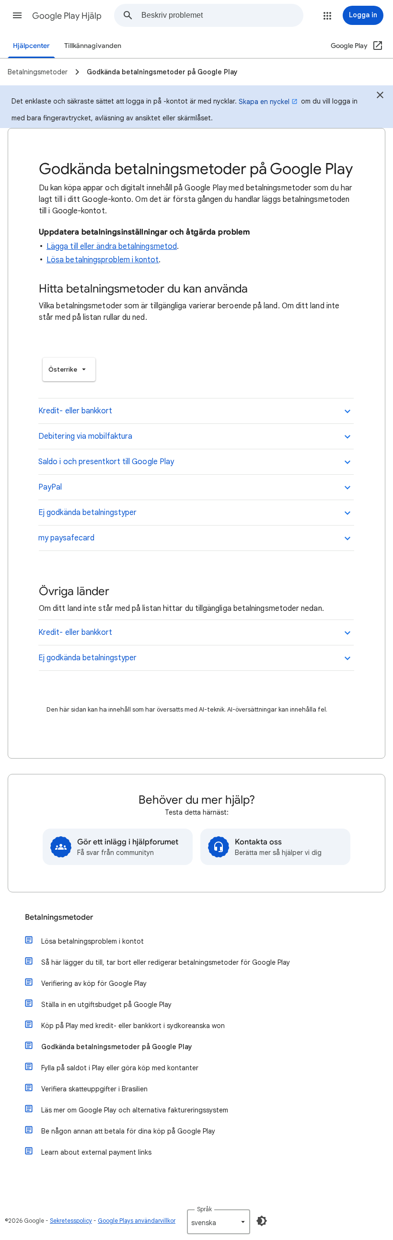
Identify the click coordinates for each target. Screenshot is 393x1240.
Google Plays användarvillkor (136, 1220)
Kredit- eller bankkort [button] (75, 411)
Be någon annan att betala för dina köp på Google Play (128, 1131)
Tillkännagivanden (92, 46)
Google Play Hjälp (67, 16)
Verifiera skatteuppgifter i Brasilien (94, 1089)
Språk (204, 1209)
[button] (17, 15)
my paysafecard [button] (66, 538)
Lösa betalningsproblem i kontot (102, 260)
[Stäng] (380, 96)
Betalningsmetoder (59, 917)
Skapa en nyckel (264, 101)
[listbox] (69, 369)
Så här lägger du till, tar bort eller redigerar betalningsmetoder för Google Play (165, 962)
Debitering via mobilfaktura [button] (85, 436)
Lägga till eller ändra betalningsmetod (111, 246)
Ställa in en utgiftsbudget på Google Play (106, 1004)
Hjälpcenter (31, 46)
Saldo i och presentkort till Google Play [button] (106, 462)
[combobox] (222, 15)
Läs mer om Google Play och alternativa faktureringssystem (134, 1110)
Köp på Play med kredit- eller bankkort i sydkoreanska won (133, 1025)
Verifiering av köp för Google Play (94, 983)
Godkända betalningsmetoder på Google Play (116, 1046)
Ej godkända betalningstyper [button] (87, 512)
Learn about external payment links (96, 1152)
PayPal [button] (50, 487)
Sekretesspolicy (71, 1220)
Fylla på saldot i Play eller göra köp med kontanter (119, 1068)
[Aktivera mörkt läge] (261, 1220)
